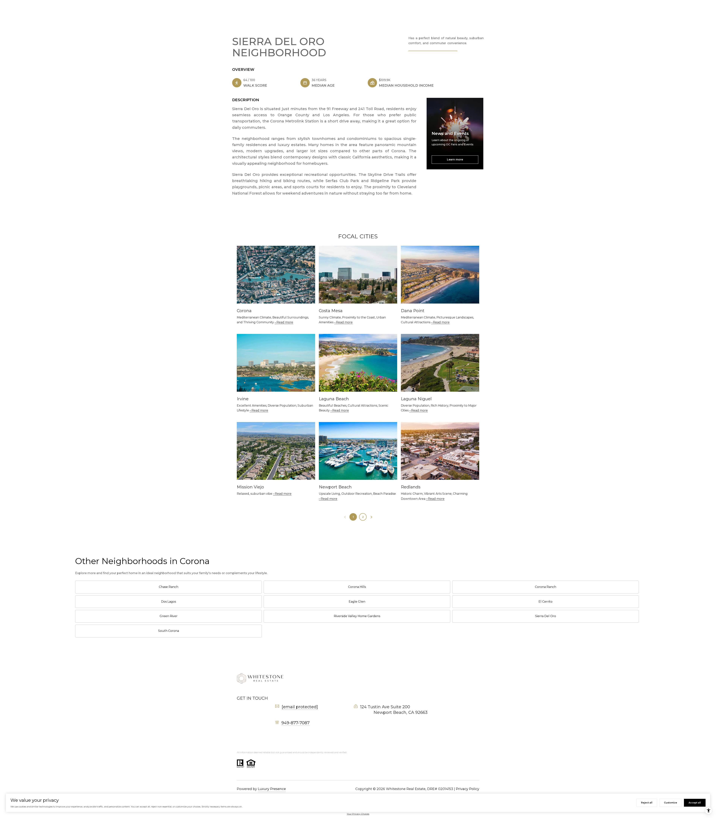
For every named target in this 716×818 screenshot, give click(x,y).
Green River (169, 616)
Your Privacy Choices (358, 813)
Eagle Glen (357, 601)
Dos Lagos (168, 601)
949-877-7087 (295, 722)
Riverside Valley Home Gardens (357, 616)
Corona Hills (357, 587)
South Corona (168, 631)
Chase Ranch (168, 587)
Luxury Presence (272, 789)
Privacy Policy (467, 789)
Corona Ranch (545, 587)
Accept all (695, 802)
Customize (670, 802)
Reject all (646, 802)
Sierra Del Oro (545, 616)
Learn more (455, 159)
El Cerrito (545, 601)
